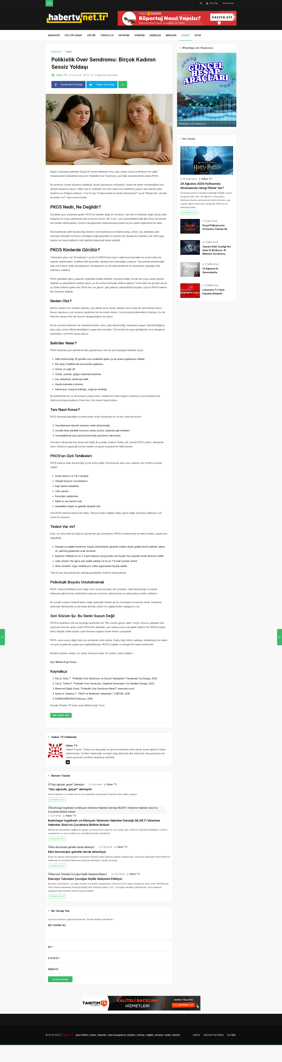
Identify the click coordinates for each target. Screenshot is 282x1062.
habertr (176, 1034)
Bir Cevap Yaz (61, 715)
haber (93, 1034)
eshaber (159, 1034)
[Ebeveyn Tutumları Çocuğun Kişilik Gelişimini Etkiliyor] (77, 874)
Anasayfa (54, 35)
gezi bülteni (82, 1034)
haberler (102, 1034)
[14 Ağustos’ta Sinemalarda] (190, 269)
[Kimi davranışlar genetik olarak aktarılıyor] (71, 846)
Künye (196, 1035)
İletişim (231, 1035)
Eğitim (91, 35)
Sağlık (185, 35)
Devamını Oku (57, 799)
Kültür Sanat (73, 35)
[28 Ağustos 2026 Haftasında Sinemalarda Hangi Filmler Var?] (206, 160)
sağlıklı (149, 1034)
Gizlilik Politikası (214, 1035)
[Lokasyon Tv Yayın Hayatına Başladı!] (190, 290)
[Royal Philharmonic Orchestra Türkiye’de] (190, 226)
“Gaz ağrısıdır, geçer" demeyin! (70, 789)
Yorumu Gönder (60, 979)
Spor (198, 35)
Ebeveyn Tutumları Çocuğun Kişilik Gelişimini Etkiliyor (85, 879)
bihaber (131, 1034)
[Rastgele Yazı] (49, 3)
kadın (168, 1034)
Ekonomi (123, 35)
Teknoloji (107, 35)
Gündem (139, 35)
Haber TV (61, 75)
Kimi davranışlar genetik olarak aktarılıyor (77, 851)
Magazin (171, 35)
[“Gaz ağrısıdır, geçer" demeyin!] (66, 784)
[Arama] (201, 3)
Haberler (155, 35)
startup (141, 1034)
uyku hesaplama (117, 1034)
